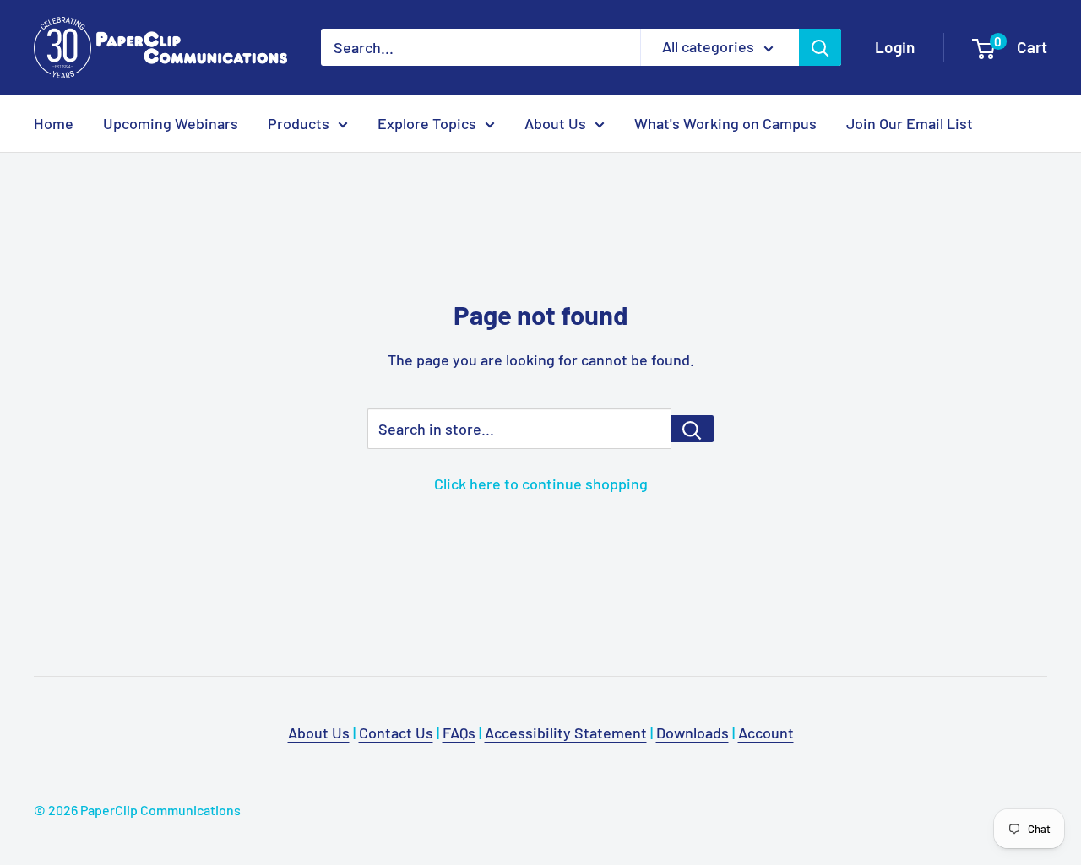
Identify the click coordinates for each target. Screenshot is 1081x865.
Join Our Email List (909, 123)
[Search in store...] (692, 428)
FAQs (459, 732)
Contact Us (396, 732)
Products (298, 123)
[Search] (820, 47)
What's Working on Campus (725, 123)
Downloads (692, 732)
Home (53, 123)
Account (766, 732)
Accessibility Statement (566, 732)
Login (895, 47)
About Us (555, 123)
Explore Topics (427, 123)
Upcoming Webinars (170, 123)
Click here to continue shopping (541, 483)
